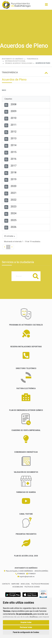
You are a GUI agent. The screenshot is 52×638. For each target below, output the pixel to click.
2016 (13, 158)
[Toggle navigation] (46, 5)
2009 (13, 111)
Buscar (36, 276)
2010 (13, 118)
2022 (13, 199)
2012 (13, 131)
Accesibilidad (17, 587)
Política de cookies (32, 587)
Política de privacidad (40, 584)
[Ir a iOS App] (30, 594)
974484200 (21, 574)
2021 (13, 192)
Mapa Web (15, 584)
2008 (13, 104)
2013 (13, 138)
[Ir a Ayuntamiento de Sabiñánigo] (16, 5)
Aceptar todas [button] (26, 622)
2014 (13, 145)
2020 (13, 186)
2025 (13, 220)
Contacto (6, 584)
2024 (13, 213)
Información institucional (15, 61)
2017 (13, 165)
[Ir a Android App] (13, 594)
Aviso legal (25, 584)
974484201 (32, 574)
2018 (13, 172)
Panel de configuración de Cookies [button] (26, 632)
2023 (13, 206)
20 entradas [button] (8, 236)
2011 (13, 124)
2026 (13, 226)
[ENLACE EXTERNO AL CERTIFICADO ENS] (43, 594)
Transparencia (32, 59)
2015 (13, 152)
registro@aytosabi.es (26, 576)
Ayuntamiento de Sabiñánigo (12, 59)
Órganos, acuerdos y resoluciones (18, 63)
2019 (13, 179)
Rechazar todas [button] (26, 627)
